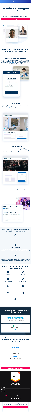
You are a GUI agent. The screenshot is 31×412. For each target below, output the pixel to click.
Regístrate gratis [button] (15, 19)
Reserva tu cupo (18, 1)
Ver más (6, 405)
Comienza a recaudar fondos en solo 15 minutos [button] (15, 368)
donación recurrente (11, 62)
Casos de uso (3, 389)
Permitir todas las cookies (15, 406)
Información (3, 387)
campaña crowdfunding (10, 107)
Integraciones (3, 391)
